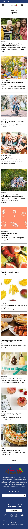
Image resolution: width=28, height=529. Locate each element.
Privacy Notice (7, 521)
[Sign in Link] (25, 5)
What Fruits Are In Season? (10, 272)
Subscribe (14, 510)
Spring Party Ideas (7, 158)
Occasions (5, 338)
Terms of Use (14, 521)
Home (12, 10)
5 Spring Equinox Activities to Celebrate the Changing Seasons (12, 195)
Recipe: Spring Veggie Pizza (10, 450)
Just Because (5, 80)
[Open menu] (2, 5)
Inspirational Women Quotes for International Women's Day (12, 44)
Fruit (3, 270)
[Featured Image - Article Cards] (14, 29)
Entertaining (6, 155)
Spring (3, 119)
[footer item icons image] (14, 474)
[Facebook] (5, 517)
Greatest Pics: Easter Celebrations (12, 379)
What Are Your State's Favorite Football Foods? (11, 341)
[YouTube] (22, 517)
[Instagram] (11, 517)
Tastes (3, 303)
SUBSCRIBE (6, 1)
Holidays (4, 41)
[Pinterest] (16, 517)
